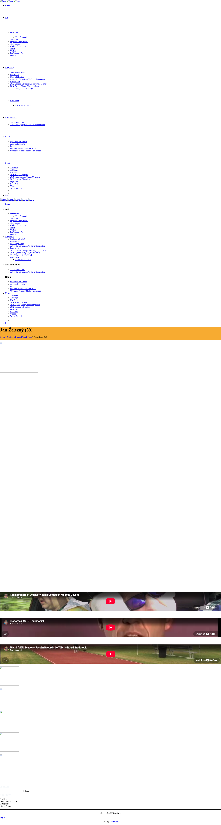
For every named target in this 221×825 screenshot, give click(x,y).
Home (2, 337)
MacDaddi (114, 822)
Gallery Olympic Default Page (19, 337)
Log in (2, 817)
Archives (3, 799)
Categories (4, 804)
